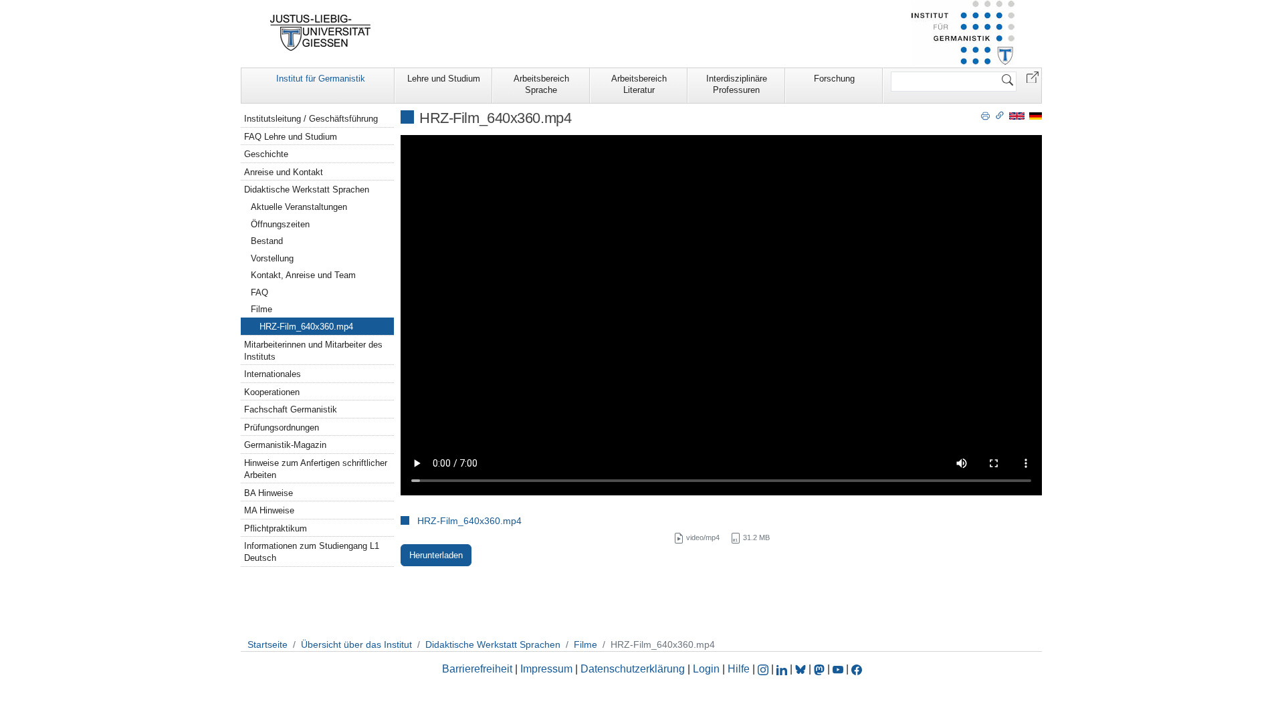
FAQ (259, 292)
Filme (261, 309)
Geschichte (266, 154)
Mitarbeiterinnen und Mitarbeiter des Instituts (313, 351)
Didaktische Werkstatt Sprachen (306, 190)
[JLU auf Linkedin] (783, 669)
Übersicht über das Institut (356, 644)
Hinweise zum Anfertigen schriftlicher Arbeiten (315, 469)
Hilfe (739, 669)
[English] (1017, 115)
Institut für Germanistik (320, 79)
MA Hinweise (269, 510)
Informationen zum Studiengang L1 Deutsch (311, 552)
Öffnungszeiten (280, 224)
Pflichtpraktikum (275, 528)
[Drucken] (985, 115)
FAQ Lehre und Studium (290, 137)
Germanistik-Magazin (285, 445)
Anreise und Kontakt (283, 172)
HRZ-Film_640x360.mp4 (469, 520)
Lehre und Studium (443, 79)
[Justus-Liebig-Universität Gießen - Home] (320, 33)
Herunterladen (436, 555)
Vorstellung (272, 258)
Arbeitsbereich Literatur (639, 84)
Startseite (267, 644)
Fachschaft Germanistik (290, 409)
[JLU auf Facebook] (856, 669)
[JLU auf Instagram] (764, 669)
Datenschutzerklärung (632, 669)
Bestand (267, 241)
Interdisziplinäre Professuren (736, 84)
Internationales (272, 374)
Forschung (834, 79)
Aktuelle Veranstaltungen (299, 207)
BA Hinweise (268, 493)
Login (707, 669)
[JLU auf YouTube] (838, 669)
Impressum (546, 669)
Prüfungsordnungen (281, 428)
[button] (1033, 77)
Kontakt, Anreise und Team (303, 275)
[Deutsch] (1035, 115)
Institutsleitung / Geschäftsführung (311, 119)
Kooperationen (272, 392)
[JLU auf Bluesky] (802, 669)
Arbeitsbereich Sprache (541, 84)
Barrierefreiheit (477, 669)
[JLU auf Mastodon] (820, 669)
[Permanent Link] (999, 115)
